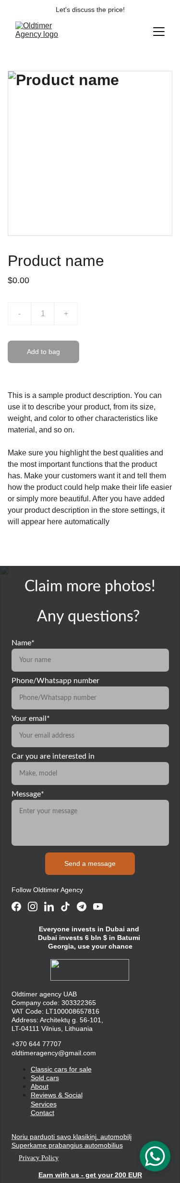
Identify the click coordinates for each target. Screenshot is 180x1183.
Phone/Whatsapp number (55, 681)
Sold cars (45, 1078)
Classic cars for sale (61, 1069)
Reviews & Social (57, 1095)
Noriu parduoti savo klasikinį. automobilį (72, 1136)
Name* (23, 643)
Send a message (90, 863)
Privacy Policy (39, 1157)
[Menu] (159, 31)
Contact (42, 1113)
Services (44, 1104)
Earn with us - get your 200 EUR (90, 1175)
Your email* (31, 718)
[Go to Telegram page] (81, 906)
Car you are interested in (53, 756)
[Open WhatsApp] (155, 1156)
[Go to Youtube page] (98, 906)
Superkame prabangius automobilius (67, 1145)
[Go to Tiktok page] (65, 906)
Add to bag (43, 351)
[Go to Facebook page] (16, 906)
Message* (28, 794)
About (39, 1086)
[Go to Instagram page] (32, 906)
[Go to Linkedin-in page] (49, 906)
